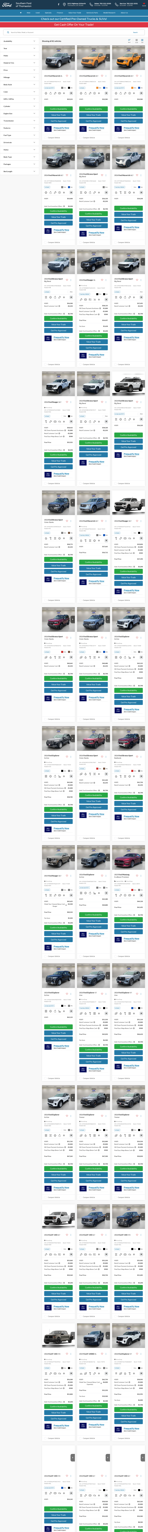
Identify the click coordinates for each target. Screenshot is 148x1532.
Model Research (109, 13)
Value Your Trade (58, 115)
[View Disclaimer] (64, 93)
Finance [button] (60, 13)
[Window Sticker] (71, 93)
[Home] (20, 13)
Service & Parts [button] (92, 13)
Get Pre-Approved (58, 121)
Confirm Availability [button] (58, 109)
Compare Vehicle (54, 138)
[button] (73, 57)
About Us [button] (124, 13)
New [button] (28, 13)
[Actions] (71, 76)
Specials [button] (48, 13)
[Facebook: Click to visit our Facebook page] (58, 4)
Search (135, 32)
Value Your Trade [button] (74, 13)
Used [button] (38, 13)
